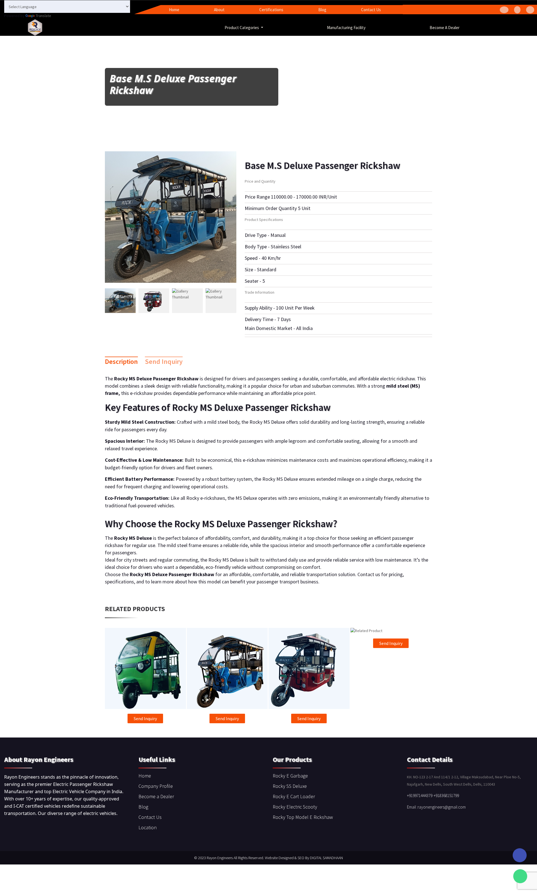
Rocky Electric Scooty (295, 807)
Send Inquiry (164, 361)
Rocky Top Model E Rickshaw (303, 817)
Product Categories (242, 27)
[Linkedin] (530, 9)
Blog (322, 9)
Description (121, 361)
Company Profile (155, 786)
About (219, 9)
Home (174, 9)
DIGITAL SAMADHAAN (326, 857)
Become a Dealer (156, 796)
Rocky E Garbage (290, 775)
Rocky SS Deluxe (290, 786)
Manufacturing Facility (346, 27)
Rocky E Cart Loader (294, 796)
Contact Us (371, 9)
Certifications (271, 9)
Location (147, 827)
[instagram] (517, 9)
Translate (43, 15)
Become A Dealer (445, 27)
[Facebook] (504, 9)
